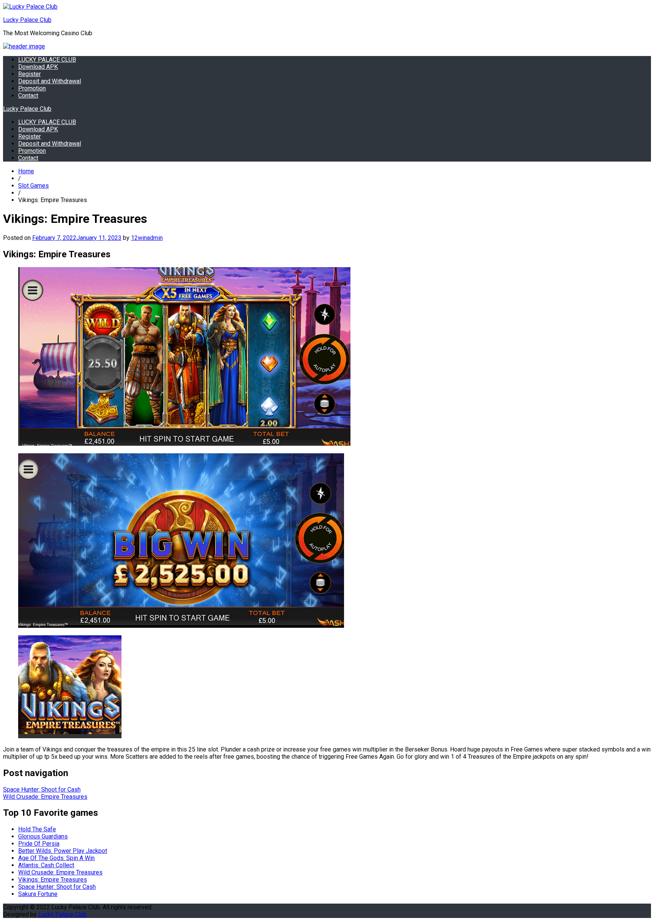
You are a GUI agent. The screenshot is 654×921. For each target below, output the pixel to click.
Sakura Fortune (38, 894)
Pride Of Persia (38, 843)
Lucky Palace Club (27, 19)
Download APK (38, 66)
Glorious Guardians (43, 836)
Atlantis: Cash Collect (46, 865)
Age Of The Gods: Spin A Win (56, 858)
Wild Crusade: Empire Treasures (45, 796)
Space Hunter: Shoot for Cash (42, 789)
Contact (28, 95)
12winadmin (147, 237)
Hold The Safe (37, 829)
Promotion (32, 88)
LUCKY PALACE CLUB (47, 59)
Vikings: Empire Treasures (52, 879)
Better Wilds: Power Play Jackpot (62, 850)
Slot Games (33, 185)
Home (26, 171)
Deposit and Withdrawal (49, 81)
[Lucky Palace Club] (24, 46)
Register (29, 74)
